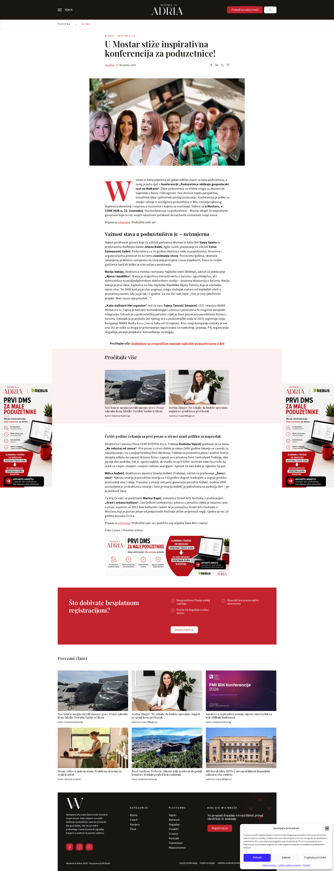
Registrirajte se (184, 630)
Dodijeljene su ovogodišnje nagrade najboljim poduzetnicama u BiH (177, 343)
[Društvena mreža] (69, 846)
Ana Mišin (109, 65)
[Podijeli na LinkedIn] (216, 65)
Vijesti (172, 815)
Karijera (135, 824)
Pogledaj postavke (315, 857)
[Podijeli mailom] (228, 65)
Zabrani (286, 857)
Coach (133, 819)
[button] (327, 828)
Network (174, 819)
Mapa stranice (177, 847)
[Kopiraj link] (222, 65)
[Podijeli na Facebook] (211, 65)
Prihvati (257, 857)
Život (133, 829)
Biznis (86, 24)
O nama (173, 833)
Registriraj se (220, 828)
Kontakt (306, 865)
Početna (64, 24)
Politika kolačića (269, 865)
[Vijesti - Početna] (167, 9)
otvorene (124, 222)
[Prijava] (270, 9)
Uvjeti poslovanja (188, 863)
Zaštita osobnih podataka (289, 865)
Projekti (174, 829)
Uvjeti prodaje (207, 863)
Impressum (176, 843)
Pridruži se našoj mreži (244, 10)
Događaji (174, 824)
